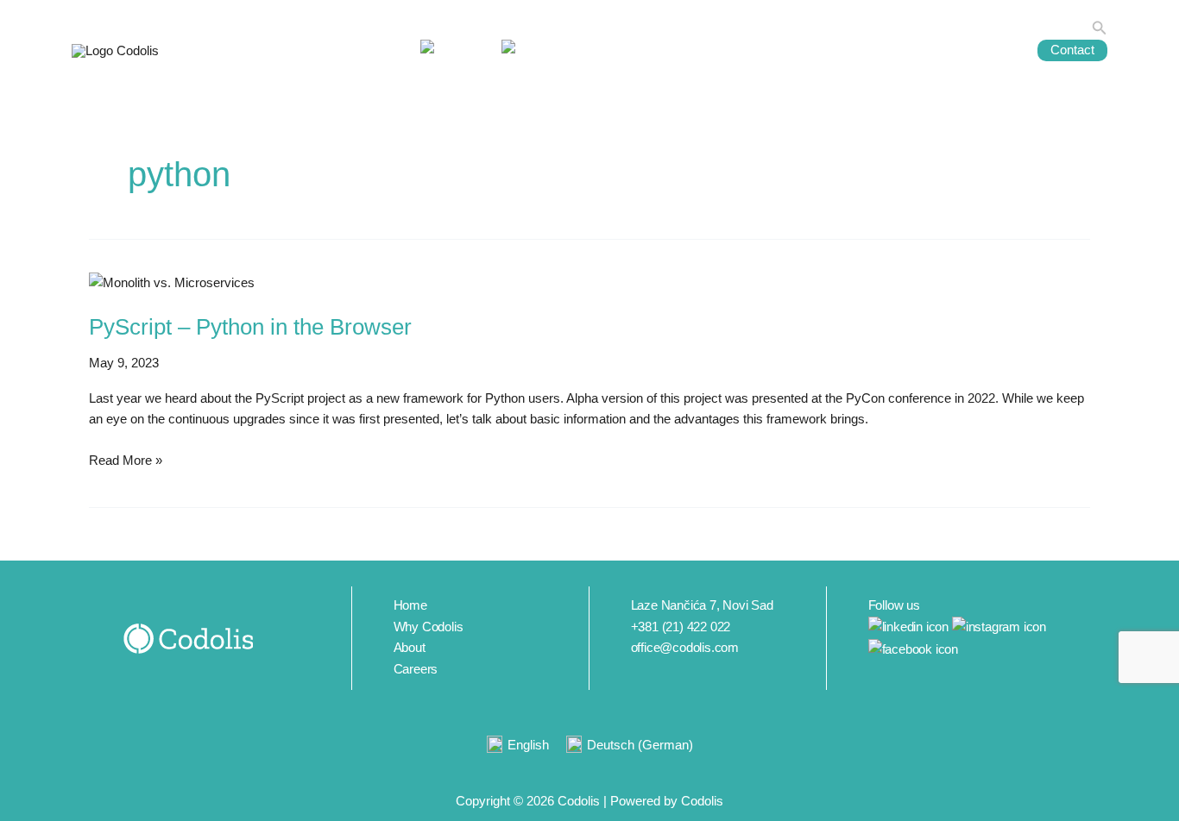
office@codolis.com (685, 647)
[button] (1099, 28)
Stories (988, 49)
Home (605, 49)
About (757, 49)
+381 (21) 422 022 (681, 626)
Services (673, 49)
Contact (1072, 49)
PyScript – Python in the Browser (250, 327)
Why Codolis (835, 49)
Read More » (125, 458)
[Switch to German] (532, 50)
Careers (920, 49)
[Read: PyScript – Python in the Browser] (172, 281)
